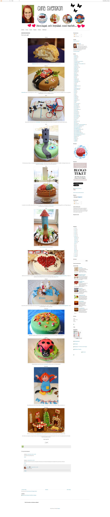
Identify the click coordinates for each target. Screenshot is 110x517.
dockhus (75, 68)
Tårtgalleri (34, 29)
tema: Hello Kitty (76, 103)
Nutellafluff (80, 267)
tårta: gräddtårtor (76, 130)
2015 (75, 232)
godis (75, 76)
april (75, 248)
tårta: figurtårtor (76, 128)
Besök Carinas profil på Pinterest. (78, 192)
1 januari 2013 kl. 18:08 (34, 467)
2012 (75, 236)
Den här (43, 335)
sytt (74, 102)
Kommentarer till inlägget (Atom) (32, 491)
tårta (75, 122)
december (75, 237)
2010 (75, 255)
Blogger (58, 508)
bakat (75, 55)
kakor (75, 77)
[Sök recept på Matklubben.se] (77, 349)
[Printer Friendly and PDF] (23, 447)
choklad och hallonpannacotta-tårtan (61, 275)
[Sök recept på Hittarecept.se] (76, 341)
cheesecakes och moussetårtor (79, 63)
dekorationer (76, 67)
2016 (75, 230)
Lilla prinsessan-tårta (40, 163)
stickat (75, 101)
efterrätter (75, 69)
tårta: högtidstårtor (77, 131)
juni (74, 245)
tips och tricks (76, 121)
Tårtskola (39, 29)
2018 (75, 228)
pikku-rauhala (76, 89)
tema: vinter (76, 117)
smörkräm (75, 97)
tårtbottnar (75, 136)
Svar (26, 465)
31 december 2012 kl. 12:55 (31, 454)
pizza (75, 90)
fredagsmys (76, 70)
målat (75, 84)
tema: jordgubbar (77, 109)
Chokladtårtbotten (81, 308)
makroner (75, 80)
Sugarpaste (80, 288)
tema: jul (75, 110)
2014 (75, 233)
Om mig (27, 29)
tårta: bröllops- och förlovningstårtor (79, 124)
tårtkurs (75, 137)
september (76, 241)
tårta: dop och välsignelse (78, 125)
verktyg (75, 139)
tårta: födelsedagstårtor (77, 129)
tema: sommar (76, 116)
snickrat (75, 98)
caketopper (76, 62)
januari (75, 252)
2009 (75, 256)
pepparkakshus (39, 433)
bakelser (75, 56)
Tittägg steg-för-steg (82, 295)
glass (75, 73)
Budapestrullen (34, 63)
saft (74, 94)
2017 (75, 229)
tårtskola (75, 138)
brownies (75, 57)
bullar (75, 60)
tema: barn (76, 104)
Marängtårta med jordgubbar (81, 282)
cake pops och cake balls (78, 61)
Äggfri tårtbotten (81, 301)
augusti (75, 242)
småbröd (75, 96)
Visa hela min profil (76, 51)
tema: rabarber (76, 115)
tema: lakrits (76, 111)
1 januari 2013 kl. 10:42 (30, 460)
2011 (75, 253)
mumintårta (44, 247)
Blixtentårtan (24, 92)
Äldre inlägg (69, 489)
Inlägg (76, 34)
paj (74, 87)
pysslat (75, 91)
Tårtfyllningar (44, 29)
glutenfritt (75, 75)
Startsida (22, 29)
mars (75, 249)
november (75, 238)
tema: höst (75, 108)
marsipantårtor (76, 81)
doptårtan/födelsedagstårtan (63, 305)
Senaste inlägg (24, 489)
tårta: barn (75, 123)
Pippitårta (42, 405)
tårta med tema (52, 205)
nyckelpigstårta (46, 364)
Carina (28, 467)
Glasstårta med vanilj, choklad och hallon (82, 275)
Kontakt (31, 29)
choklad (75, 64)
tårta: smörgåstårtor (77, 135)
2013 (75, 234)
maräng (75, 82)
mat (74, 83)
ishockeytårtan (38, 122)
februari (75, 250)
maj (74, 246)
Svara (25, 463)
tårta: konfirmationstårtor (78, 132)
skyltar (75, 95)
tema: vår (75, 118)
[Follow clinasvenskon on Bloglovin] (77, 197)
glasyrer (75, 74)
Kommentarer (77, 36)
